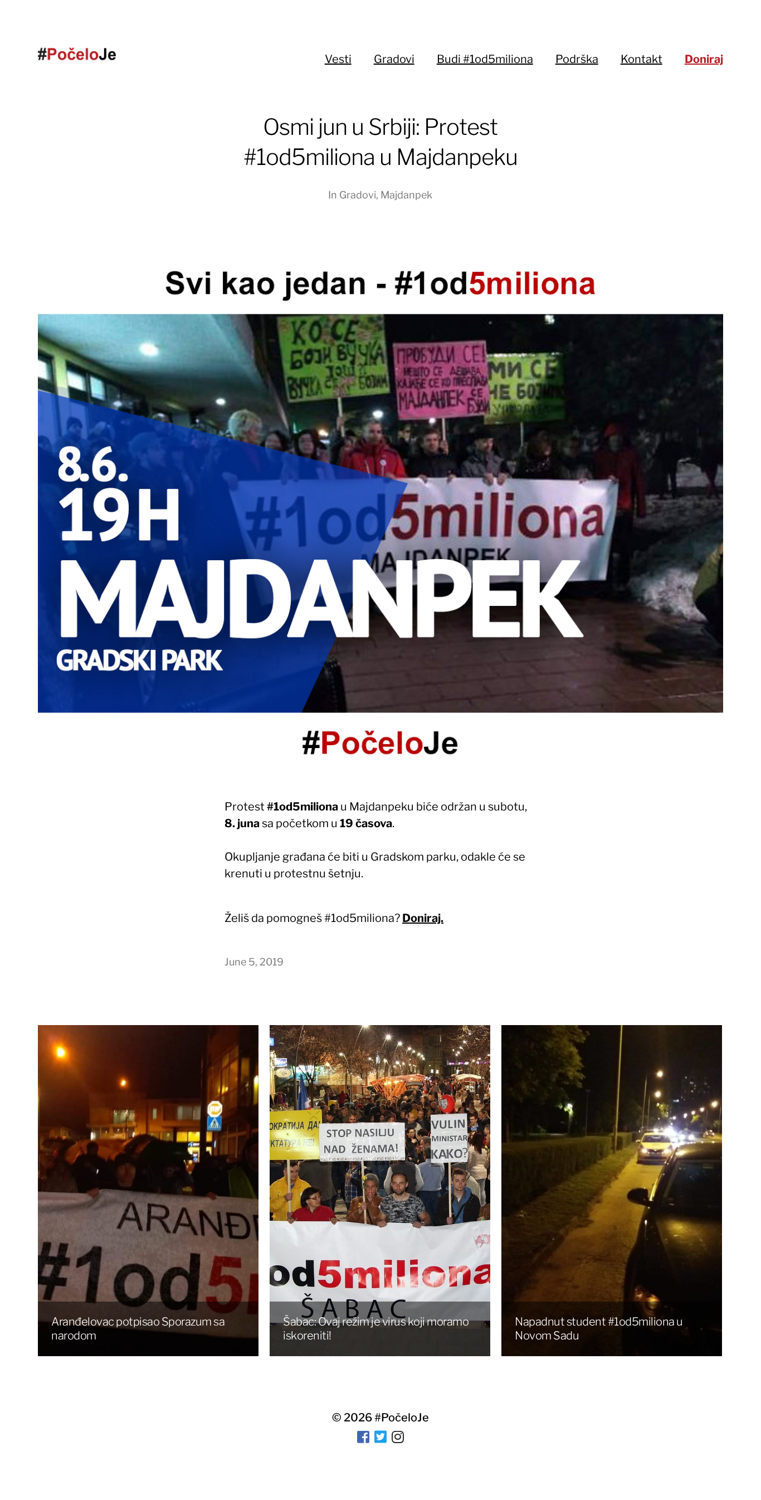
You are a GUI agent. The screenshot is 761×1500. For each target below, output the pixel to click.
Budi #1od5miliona (485, 59)
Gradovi (394, 59)
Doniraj (704, 59)
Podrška (576, 59)
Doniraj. (422, 918)
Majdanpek (406, 195)
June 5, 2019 (254, 962)
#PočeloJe (401, 1417)
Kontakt (641, 59)
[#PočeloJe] (77, 54)
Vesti (338, 59)
